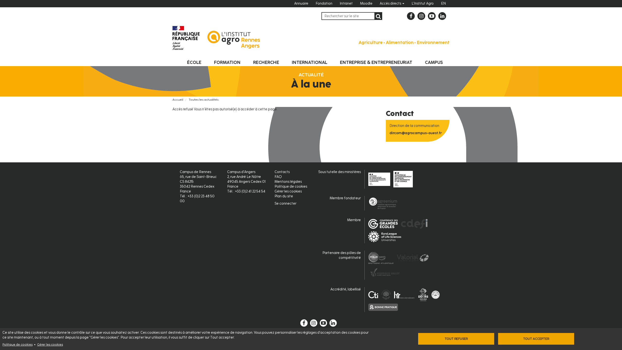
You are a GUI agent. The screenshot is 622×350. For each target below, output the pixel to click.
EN (443, 3)
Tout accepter (536, 339)
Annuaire (301, 3)
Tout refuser (456, 339)
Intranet (346, 3)
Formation (227, 62)
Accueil (178, 99)
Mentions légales (288, 182)
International (309, 62)
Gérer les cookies (50, 344)
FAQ (278, 177)
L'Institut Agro (423, 3)
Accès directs (391, 3)
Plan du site (284, 196)
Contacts (282, 172)
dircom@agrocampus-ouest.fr (415, 133)
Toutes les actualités (203, 99)
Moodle (366, 3)
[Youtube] (432, 16)
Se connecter (285, 203)
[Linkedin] (442, 16)
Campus (434, 62)
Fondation (324, 3)
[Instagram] (421, 16)
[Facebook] (411, 16)
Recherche (266, 62)
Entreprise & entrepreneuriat (376, 62)
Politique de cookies (17, 344)
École (194, 62)
